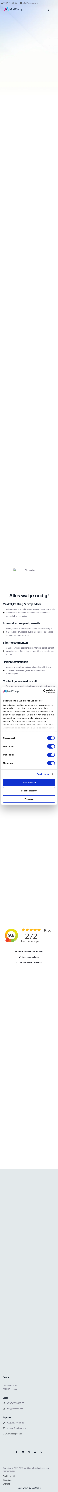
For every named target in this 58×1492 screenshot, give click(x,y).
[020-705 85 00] (2, 3)
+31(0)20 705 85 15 (15, 1423)
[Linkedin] (23, 1452)
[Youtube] (35, 1452)
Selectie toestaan (29, 791)
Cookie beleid (9, 1476)
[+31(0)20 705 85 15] (4, 1423)
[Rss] (41, 1452)
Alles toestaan (29, 782)
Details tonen (43, 774)
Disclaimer (7, 1480)
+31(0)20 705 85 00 (15, 1403)
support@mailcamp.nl (16, 1428)
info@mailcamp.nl (30, 3)
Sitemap (6, 1484)
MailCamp (36, 1488)
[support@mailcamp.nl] (4, 1428)
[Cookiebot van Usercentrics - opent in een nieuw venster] (43, 691)
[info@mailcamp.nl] (21, 3)
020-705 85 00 (10, 3)
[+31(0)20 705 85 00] (4, 1403)
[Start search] (47, 9)
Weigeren (29, 799)
